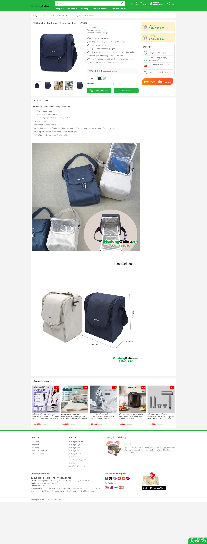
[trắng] (105, 78)
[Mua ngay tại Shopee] (158, 81)
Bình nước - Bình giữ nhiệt (77, 460)
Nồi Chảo (71, 463)
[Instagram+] (115, 478)
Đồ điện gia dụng (74, 457)
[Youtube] (119, 478)
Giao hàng (84, 9)
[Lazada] (128, 478)
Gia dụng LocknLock (76, 442)
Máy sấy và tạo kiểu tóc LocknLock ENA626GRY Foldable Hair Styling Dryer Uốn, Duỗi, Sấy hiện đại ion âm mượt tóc (132, 416)
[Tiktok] (110, 478)
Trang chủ (59, 9)
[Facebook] (106, 478)
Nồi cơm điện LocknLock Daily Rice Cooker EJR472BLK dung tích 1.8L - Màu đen (102, 416)
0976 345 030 (156, 38)
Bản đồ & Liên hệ (119, 9)
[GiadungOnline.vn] (42, 6)
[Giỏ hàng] (173, 3)
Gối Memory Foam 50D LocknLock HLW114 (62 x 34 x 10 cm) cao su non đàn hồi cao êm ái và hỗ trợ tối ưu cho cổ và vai (45, 416)
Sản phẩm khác (41, 381)
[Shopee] (123, 478)
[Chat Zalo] (203, 540)
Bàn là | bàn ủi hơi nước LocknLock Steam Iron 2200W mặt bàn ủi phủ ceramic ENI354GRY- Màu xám (73, 416)
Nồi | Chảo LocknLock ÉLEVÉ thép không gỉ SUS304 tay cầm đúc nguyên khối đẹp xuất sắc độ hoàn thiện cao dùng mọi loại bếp (160, 416)
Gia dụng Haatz (74, 448)
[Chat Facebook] (197, 540)
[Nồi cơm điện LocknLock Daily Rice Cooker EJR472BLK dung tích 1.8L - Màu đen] (103, 399)
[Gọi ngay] (192, 540)
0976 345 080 (157, 28)
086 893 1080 (43, 486)
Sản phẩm (71, 9)
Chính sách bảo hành (100, 9)
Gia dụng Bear (73, 451)
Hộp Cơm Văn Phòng (76, 466)
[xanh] (99, 78)
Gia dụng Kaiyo (74, 445)
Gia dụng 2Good (74, 454)
